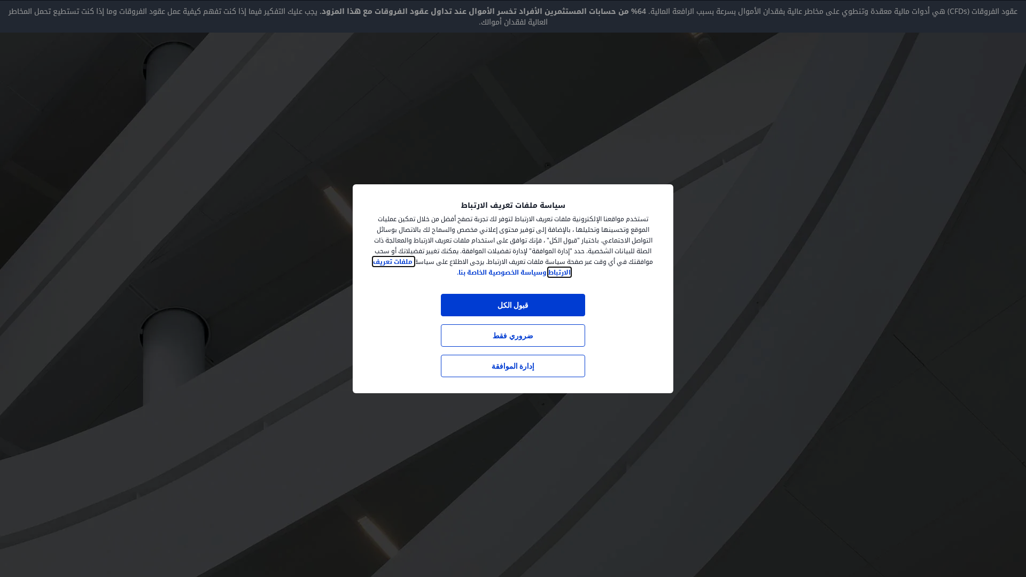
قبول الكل (513, 304)
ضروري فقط (513, 335)
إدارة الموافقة (513, 365)
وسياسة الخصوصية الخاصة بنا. (502, 272)
